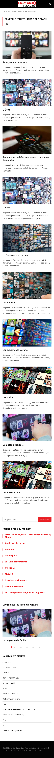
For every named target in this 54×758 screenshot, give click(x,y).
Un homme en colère (11, 699)
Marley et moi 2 (9, 683)
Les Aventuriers (11, 492)
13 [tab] (40, 647)
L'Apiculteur (9, 302)
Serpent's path (8, 662)
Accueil (5, 11)
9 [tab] (30, 647)
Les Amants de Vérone (15, 350)
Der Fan (6, 725)
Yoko (5, 720)
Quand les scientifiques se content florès (19, 709)
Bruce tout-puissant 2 (11, 693)
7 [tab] (26, 647)
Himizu (5, 688)
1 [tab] (11, 647)
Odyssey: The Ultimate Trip (13, 714)
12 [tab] (38, 647)
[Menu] (4, 4)
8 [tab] (28, 647)
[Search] (50, 4)
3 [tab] (16, 647)
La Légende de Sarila (14, 640)
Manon (6, 207)
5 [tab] (21, 647)
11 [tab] (35, 647)
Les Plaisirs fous (9, 667)
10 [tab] (33, 647)
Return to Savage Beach (12, 730)
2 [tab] (14, 647)
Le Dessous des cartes (15, 255)
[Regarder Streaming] (27, 4)
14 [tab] (42, 647)
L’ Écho (6, 109)
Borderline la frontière (11, 678)
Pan (4, 704)
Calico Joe (7, 672)
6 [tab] (23, 647)
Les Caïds (8, 397)
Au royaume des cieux (15, 62)
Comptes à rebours (13, 445)
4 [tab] (18, 647)
